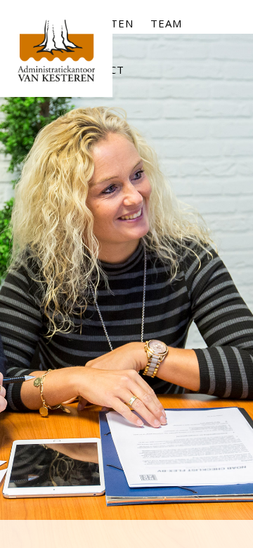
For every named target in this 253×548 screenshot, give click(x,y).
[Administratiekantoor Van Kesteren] (56, 58)
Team (166, 23)
